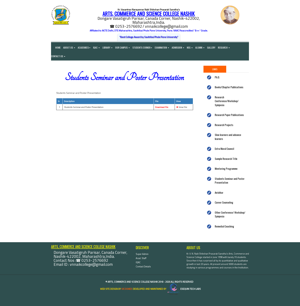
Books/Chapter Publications (229, 87)
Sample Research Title (226, 159)
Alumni (199, 47)
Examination (161, 47)
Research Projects (224, 125)
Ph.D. (217, 77)
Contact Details (143, 266)
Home (56, 47)
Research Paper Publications (229, 115)
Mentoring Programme (226, 168)
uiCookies (127, 289)
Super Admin (142, 254)
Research (223, 47)
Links (214, 69)
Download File (161, 107)
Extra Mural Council (224, 148)
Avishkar (219, 192)
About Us (68, 47)
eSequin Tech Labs (190, 289)
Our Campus (121, 47)
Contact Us (57, 56)
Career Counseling (224, 202)
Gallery (211, 47)
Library (106, 47)
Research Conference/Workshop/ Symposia (227, 101)
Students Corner (141, 47)
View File (182, 107)
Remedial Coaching (224, 226)
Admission (177, 47)
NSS (189, 47)
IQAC (95, 47)
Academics (83, 47)
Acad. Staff (141, 258)
